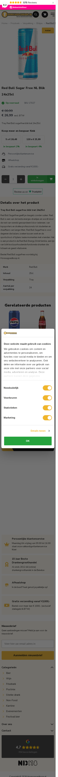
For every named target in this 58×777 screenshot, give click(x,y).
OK (28, 441)
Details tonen (38, 430)
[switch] (47, 398)
